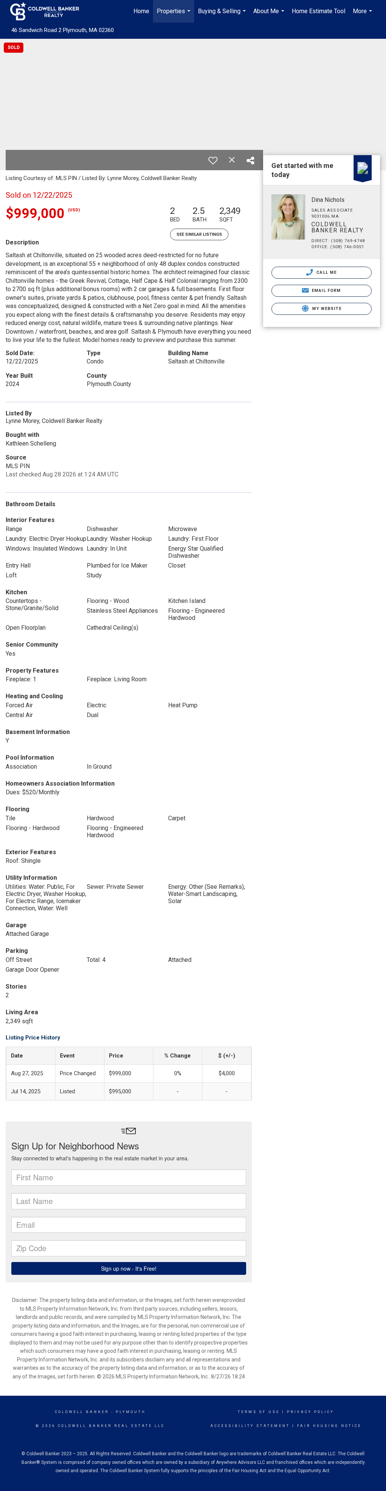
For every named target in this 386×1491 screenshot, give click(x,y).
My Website (326, 308)
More (363, 15)
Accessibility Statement (250, 1426)
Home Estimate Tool (318, 11)
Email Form (325, 290)
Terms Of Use (259, 1412)
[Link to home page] (48, 11)
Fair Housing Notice (329, 1426)
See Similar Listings (199, 234)
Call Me (326, 272)
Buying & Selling (223, 15)
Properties (174, 15)
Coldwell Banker (82, 1412)
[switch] (213, 160)
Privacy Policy (310, 1412)
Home (141, 11)
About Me (269, 15)
